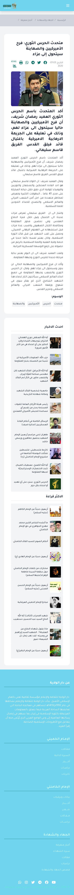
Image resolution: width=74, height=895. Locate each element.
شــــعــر (66, 809)
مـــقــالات (65, 816)
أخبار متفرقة (26, 20)
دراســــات (65, 822)
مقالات (66, 857)
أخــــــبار (66, 761)
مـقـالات (65, 749)
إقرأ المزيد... (63, 726)
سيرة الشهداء (61, 851)
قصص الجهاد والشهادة (56, 870)
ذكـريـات (65, 774)
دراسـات (65, 768)
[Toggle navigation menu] (67, 5)
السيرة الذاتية (62, 755)
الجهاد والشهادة (45, 20)
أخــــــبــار (66, 803)
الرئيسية (61, 20)
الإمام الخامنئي (58, 787)
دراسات (65, 863)
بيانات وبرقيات (61, 797)
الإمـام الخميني (58, 739)
